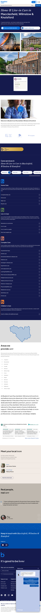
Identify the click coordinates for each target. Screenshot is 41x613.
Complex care (4, 585)
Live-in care (3, 583)
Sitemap (12, 589)
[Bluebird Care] (4, 3)
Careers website (14, 581)
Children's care (4, 587)
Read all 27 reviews (35, 438)
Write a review (27, 438)
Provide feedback (14, 587)
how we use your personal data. (8, 573)
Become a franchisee (15, 583)
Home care (3, 581)
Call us (33, 2)
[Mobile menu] (39, 2)
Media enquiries (14, 585)
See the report (17, 87)
